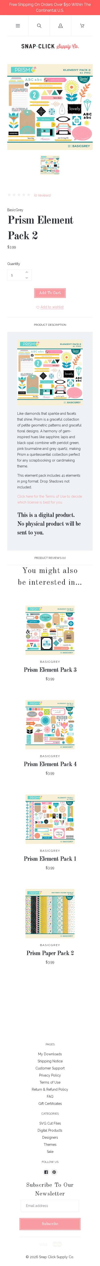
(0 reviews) (42, 195)
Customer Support (50, 1068)
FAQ (50, 1096)
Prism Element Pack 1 (50, 859)
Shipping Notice (50, 1061)
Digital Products (50, 1130)
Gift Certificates (50, 1104)
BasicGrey (15, 210)
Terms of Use (50, 1082)
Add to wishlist (52, 307)
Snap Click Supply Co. (56, 1257)
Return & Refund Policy (50, 1089)
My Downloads (50, 1054)
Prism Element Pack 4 (50, 765)
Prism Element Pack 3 (50, 670)
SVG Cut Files (50, 1123)
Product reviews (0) (50, 558)
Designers (50, 1137)
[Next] (87, 166)
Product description (50, 324)
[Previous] (13, 166)
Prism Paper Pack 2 (50, 954)
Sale (50, 1152)
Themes (50, 1145)
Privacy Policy (50, 1075)
